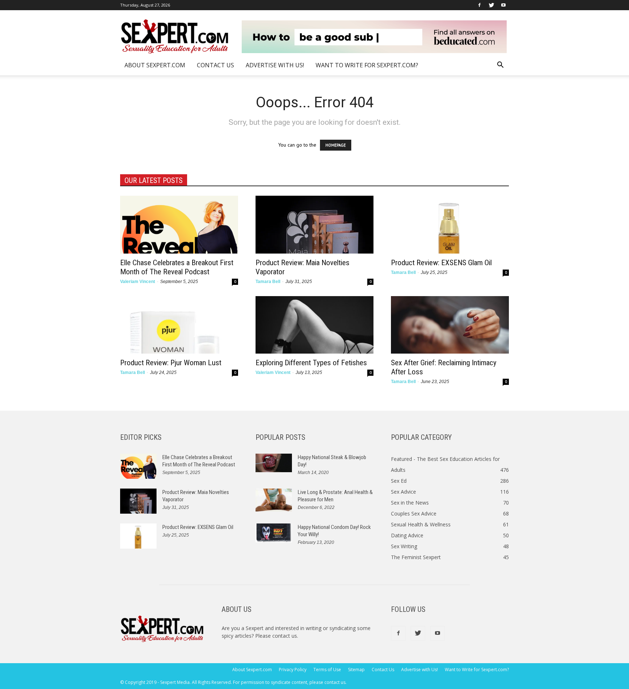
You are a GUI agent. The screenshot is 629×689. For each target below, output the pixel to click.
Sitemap (356, 669)
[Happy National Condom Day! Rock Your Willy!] (274, 532)
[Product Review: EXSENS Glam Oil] (450, 225)
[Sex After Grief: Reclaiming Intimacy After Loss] (450, 325)
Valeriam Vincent (137, 281)
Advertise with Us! (275, 65)
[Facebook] (479, 5)
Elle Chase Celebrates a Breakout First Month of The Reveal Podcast (176, 267)
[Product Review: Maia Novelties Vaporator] (314, 225)
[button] (500, 65)
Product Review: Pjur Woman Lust (170, 362)
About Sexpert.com (154, 65)
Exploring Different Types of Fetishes (311, 362)
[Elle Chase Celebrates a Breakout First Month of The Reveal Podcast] (179, 225)
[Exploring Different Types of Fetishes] (314, 325)
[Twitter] (491, 5)
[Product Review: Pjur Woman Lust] (179, 325)
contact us (284, 635)
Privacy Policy (292, 669)
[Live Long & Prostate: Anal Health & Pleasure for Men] (274, 500)
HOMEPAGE (335, 145)
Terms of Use (327, 669)
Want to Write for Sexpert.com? (367, 65)
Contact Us (215, 65)
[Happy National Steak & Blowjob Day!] (274, 463)
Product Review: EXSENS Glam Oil (441, 262)
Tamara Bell (268, 281)
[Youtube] (503, 5)
